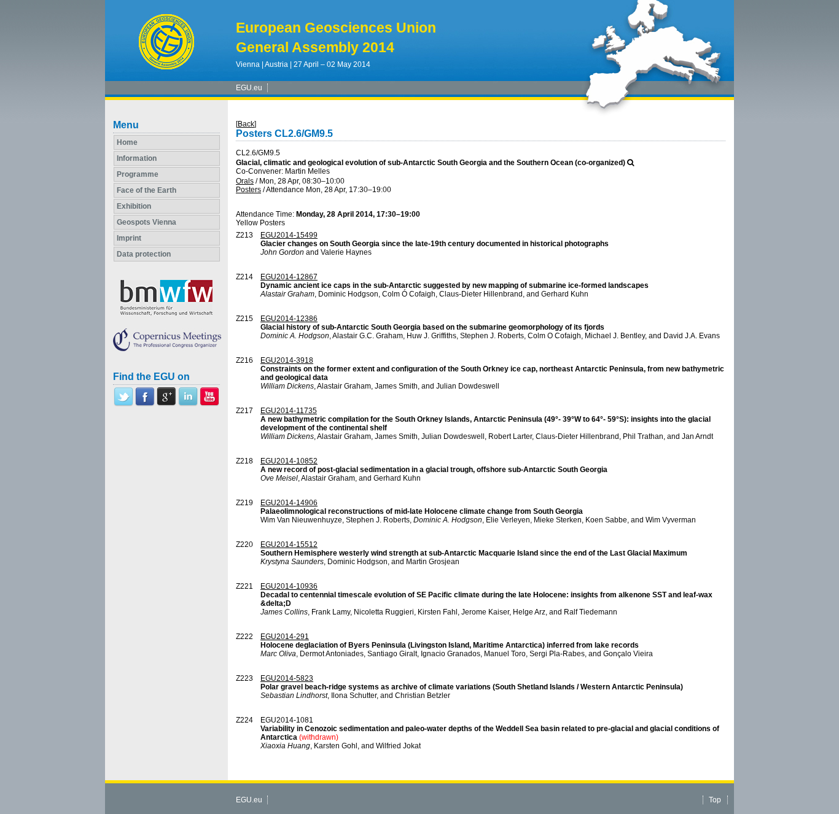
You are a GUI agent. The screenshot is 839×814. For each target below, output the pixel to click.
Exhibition (134, 206)
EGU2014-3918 (286, 360)
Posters (248, 189)
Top (715, 800)
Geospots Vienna (146, 222)
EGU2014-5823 (286, 678)
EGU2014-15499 (289, 235)
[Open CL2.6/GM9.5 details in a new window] (630, 162)
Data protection (144, 254)
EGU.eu (249, 87)
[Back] (246, 124)
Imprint (129, 238)
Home (127, 142)
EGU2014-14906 (289, 502)
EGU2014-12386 (289, 318)
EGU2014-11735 (288, 410)
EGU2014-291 (284, 636)
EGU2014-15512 (289, 544)
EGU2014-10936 (289, 586)
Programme (137, 174)
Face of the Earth (146, 190)
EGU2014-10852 (289, 461)
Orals (245, 181)
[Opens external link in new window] (123, 404)
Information (137, 158)
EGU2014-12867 (289, 277)
